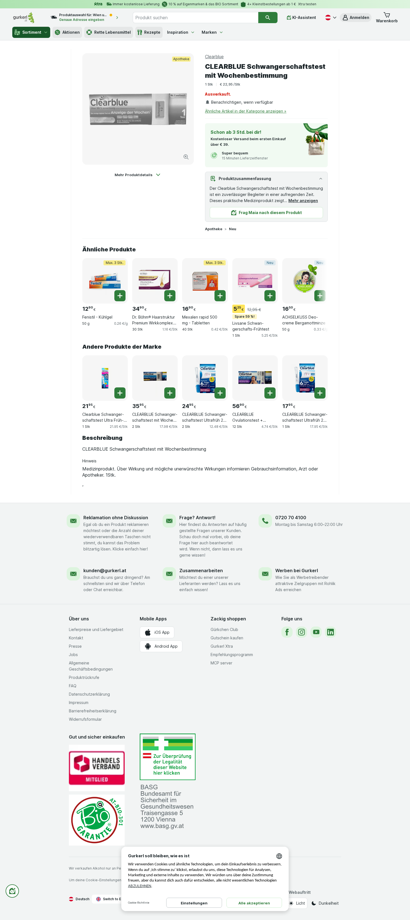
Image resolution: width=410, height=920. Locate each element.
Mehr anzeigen (303, 200)
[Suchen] (268, 17)
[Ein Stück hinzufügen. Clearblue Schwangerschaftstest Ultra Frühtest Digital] (120, 393)
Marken (209, 32)
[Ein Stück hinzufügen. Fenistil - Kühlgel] (120, 295)
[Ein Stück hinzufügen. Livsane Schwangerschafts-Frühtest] (270, 295)
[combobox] (195, 17)
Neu (232, 229)
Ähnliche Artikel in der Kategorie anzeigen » (245, 111)
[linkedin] (330, 632)
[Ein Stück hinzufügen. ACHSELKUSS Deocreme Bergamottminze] (319, 295)
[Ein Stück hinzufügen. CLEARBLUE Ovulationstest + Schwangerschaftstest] (270, 393)
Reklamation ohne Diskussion (115, 517)
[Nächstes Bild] (316, 280)
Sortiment (31, 32)
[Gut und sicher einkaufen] (97, 820)
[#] (168, 757)
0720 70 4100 (290, 517)
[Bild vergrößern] (186, 156)
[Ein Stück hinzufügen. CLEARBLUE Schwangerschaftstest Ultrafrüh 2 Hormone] (220, 393)
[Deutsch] (330, 17)
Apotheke (213, 229)
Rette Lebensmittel (112, 32)
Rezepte (152, 32)
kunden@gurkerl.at (104, 570)
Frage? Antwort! (197, 517)
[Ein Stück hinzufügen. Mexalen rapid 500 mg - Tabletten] (220, 295)
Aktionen (71, 32)
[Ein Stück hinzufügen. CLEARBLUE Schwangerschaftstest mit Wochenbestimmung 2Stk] (169, 393)
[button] (356, 17)
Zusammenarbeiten (201, 570)
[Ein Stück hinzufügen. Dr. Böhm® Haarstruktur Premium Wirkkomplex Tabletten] (169, 295)
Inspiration (177, 32)
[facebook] (287, 632)
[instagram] (301, 632)
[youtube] (316, 632)
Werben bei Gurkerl (296, 570)
